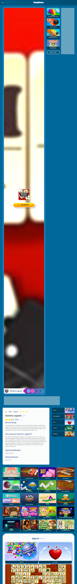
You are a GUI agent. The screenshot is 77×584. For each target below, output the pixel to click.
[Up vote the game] (28, 391)
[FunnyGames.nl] (6, 412)
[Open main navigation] (2, 2)
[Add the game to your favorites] (24, 416)
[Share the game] (36, 391)
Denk (10, 411)
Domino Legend (24, 411)
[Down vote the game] (32, 391)
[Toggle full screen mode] (40, 391)
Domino (16, 411)
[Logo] (38, 2)
